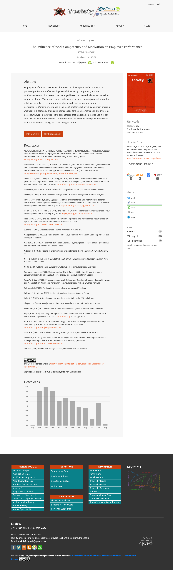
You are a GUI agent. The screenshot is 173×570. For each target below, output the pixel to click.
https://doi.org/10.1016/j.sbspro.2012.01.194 (42, 327)
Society (16, 524)
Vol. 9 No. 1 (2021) (86, 40)
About (119, 26)
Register (151, 4)
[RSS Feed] (29, 547)
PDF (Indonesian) (52, 134)
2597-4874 (41, 528)
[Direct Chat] (39, 547)
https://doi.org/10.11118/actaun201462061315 (43, 225)
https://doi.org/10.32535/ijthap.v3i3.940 (41, 160)
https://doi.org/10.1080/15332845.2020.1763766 (77, 184)
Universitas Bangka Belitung (64, 538)
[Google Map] (34, 547)
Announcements (88, 26)
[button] (144, 198)
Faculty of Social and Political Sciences (30, 538)
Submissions (54, 26)
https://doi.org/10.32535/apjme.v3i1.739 (77, 206)
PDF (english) (32, 134)
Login (158, 4)
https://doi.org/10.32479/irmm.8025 (77, 214)
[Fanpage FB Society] (13, 547)
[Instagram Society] (24, 547)
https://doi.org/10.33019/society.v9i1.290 (144, 158)
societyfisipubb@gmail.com (32, 541)
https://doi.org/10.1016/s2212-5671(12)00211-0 (43, 343)
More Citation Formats (140, 164)
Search (147, 26)
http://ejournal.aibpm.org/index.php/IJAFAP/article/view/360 (50, 173)
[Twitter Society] (19, 547)
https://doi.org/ (64, 316)
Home (24, 26)
